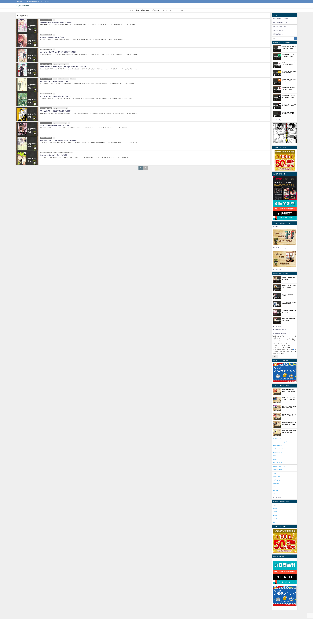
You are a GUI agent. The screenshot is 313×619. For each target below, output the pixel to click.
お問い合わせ (155, 10)
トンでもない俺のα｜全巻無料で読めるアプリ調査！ (55, 125)
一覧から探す (278, 119)
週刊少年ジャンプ (282, 353)
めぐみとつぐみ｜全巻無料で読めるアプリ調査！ (54, 155)
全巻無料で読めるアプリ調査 (46, 34)
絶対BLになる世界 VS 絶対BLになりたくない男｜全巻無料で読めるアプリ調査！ (63, 66)
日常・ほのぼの (66, 78)
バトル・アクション (278, 340)
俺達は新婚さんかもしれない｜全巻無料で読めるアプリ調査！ (58, 140)
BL (54, 19)
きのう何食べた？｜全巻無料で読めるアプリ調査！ (55, 81)
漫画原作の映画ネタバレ (279, 26)
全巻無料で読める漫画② (280, 333)
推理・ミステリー (278, 338)
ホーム (131, 10)
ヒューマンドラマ (278, 341)
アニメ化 (275, 351)
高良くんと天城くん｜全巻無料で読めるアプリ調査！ (55, 111)
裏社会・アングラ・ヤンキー (64, 152)
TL (289, 353)
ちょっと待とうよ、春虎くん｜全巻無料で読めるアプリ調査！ (58, 52)
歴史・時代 (287, 345)
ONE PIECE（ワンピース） (279, 247)
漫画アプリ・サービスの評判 (280, 22)
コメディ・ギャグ (57, 64)
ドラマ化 (63, 64)
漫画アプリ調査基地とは (142, 10)
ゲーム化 (293, 351)
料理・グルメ (72, 78)
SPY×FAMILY (276, 226)
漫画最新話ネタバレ (278, 30)
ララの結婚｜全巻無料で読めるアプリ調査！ (53, 37)
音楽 (274, 353)
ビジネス (283, 349)
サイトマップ (179, 10)
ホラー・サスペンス (289, 338)
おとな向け (290, 349)
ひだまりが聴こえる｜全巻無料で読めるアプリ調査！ (55, 96)
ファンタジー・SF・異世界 (290, 336)
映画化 (60, 78)
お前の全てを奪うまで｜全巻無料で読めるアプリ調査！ (56, 22)
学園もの (55, 152)
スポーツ (287, 340)
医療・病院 (276, 349)
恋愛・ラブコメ (56, 108)
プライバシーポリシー (167, 10)
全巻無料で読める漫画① (280, 329)
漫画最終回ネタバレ (278, 34)
